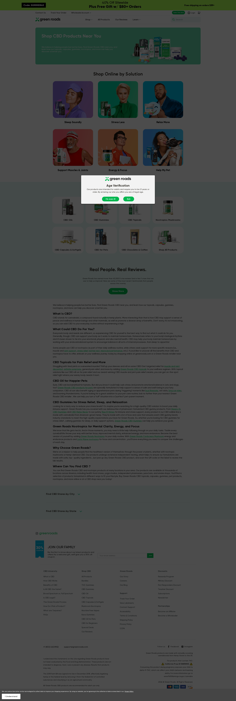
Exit (128, 199)
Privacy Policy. (129, 691)
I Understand (11, 696)
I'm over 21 (110, 199)
